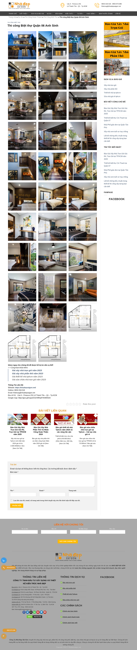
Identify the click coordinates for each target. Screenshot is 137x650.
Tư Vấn (79, 13)
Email (41, 490)
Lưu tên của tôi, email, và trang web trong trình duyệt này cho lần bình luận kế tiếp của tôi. (46, 500)
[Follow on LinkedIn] (41, 612)
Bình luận (14, 472)
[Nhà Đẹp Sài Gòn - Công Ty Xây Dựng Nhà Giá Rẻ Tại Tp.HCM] (19, 5)
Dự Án (20, 17)
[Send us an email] (31, 612)
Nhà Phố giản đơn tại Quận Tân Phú (116, 126)
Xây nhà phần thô (110, 89)
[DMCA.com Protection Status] (34, 616)
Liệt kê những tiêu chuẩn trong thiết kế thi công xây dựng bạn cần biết (115, 138)
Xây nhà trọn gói (110, 85)
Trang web (72, 490)
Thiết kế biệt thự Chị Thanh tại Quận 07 (115, 119)
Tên (12, 490)
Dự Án (49, 13)
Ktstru (16, 609)
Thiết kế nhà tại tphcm (112, 93)
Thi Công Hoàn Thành (33, 17)
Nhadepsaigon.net (74, 647)
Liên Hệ (117, 13)
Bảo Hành (59, 13)
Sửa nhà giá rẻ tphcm (112, 96)
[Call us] (34, 612)
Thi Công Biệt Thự (51, 17)
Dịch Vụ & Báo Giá (37, 13)
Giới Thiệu (23, 13)
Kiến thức (69, 13)
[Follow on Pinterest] (38, 612)
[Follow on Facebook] (24, 612)
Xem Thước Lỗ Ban (105, 13)
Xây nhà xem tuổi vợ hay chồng (116, 131)
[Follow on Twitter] (27, 612)
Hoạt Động (91, 13)
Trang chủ (13, 13)
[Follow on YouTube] (45, 612)
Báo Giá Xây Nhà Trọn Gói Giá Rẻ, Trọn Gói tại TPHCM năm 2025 (115, 111)
